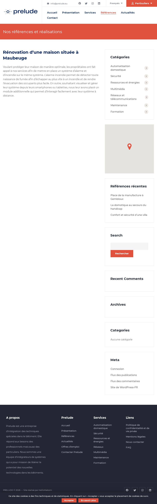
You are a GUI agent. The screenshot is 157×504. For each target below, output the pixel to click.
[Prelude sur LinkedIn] (99, 3)
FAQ (128, 447)
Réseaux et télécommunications (123, 97)
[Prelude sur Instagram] (92, 3)
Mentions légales (136, 436)
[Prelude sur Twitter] (86, 3)
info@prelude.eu (58, 3)
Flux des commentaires (125, 381)
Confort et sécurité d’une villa (129, 215)
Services (90, 12)
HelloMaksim (45, 490)
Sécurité (116, 76)
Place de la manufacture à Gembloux (127, 197)
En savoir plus (88, 500)
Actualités (128, 12)
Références (108, 12)
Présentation (71, 12)
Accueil (52, 12)
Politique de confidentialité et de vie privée (137, 428)
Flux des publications (124, 375)
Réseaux (98, 446)
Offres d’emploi (70, 446)
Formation (117, 111)
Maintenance (119, 105)
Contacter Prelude (72, 452)
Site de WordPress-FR (124, 387)
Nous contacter (135, 442)
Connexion (117, 368)
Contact (52, 17)
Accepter (69, 500)
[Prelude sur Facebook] (79, 3)
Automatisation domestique (120, 68)
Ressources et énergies (125, 82)
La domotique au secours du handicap (128, 207)
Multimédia (118, 89)
